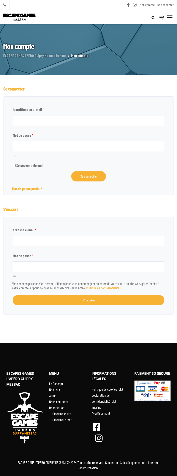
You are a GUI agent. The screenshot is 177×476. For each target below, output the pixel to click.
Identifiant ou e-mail (28, 109)
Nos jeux (54, 389)
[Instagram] (135, 5)
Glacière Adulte (61, 414)
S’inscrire (89, 300)
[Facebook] (128, 5)
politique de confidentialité (102, 288)
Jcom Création (88, 468)
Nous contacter (58, 401)
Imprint (96, 407)
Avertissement (101, 413)
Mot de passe (23, 135)
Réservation (56, 407)
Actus (52, 395)
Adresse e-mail (24, 230)
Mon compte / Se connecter (157, 5)
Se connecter (88, 176)
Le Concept (56, 383)
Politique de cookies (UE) (107, 389)
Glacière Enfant (62, 420)
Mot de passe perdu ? (27, 188)
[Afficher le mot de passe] (14, 155)
